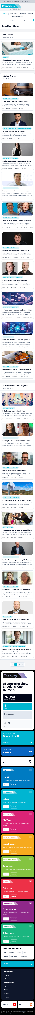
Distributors (23, 13)
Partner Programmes (17, 16)
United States (23, 956)
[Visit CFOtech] (12, 770)
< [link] (12, 664)
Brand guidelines (8, 971)
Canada (19, 952)
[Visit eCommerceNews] (12, 859)
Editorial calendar (8, 978)
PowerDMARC (21, 1013)
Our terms (6, 997)
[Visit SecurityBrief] (12, 903)
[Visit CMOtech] (12, 814)
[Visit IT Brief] (12, 881)
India (25, 952)
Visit (5, 785)
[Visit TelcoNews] (12, 926)
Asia (5, 952)
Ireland (6, 956)
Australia (11, 952)
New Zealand (13, 956)
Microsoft (30, 13)
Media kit (13, 785)
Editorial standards (9, 982)
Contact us (6, 975)
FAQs (5, 986)
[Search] (24, 20)
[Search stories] (30, 963)
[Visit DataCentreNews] (12, 837)
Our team (6, 993)
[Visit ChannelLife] (12, 792)
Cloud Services (14, 13)
